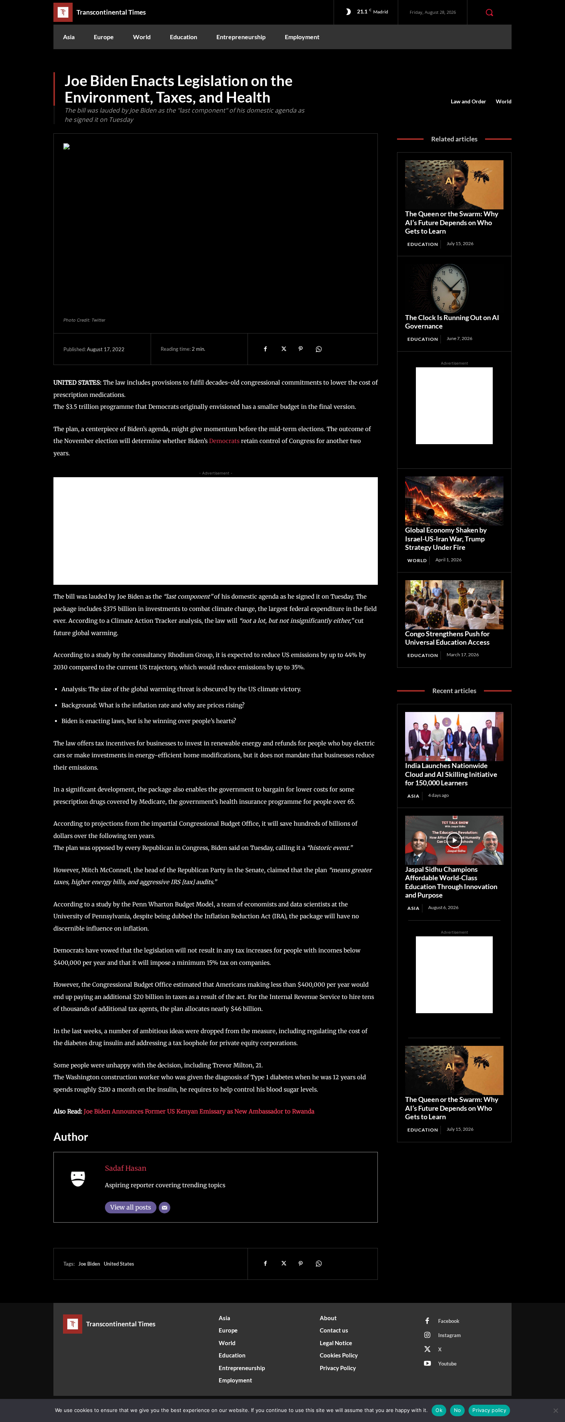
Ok (438, 1410)
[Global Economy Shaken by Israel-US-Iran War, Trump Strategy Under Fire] (454, 501)
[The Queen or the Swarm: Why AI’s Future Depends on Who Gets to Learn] (454, 184)
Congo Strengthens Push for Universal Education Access (447, 638)
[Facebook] (265, 349)
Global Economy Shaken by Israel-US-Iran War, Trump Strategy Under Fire (446, 538)
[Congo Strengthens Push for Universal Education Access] (454, 604)
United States (119, 1264)
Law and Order (468, 101)
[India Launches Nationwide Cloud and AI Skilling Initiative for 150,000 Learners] (454, 736)
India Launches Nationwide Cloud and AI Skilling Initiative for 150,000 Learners (451, 774)
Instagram (449, 1335)
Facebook (448, 1321)
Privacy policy (489, 1410)
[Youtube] (427, 1364)
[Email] (164, 1207)
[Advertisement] (215, 531)
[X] (283, 349)
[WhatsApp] (318, 349)
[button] (489, 12)
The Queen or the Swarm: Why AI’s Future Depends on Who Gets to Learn (452, 222)
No (457, 1410)
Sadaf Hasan (125, 1168)
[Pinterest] (300, 349)
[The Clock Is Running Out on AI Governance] (454, 288)
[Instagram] (427, 1335)
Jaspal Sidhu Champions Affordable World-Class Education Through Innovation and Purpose (451, 882)
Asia (413, 796)
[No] (555, 1410)
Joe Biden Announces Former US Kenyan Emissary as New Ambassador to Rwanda (199, 1111)
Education (422, 244)
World (504, 101)
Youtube (447, 1364)
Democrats (224, 441)
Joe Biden (89, 1264)
